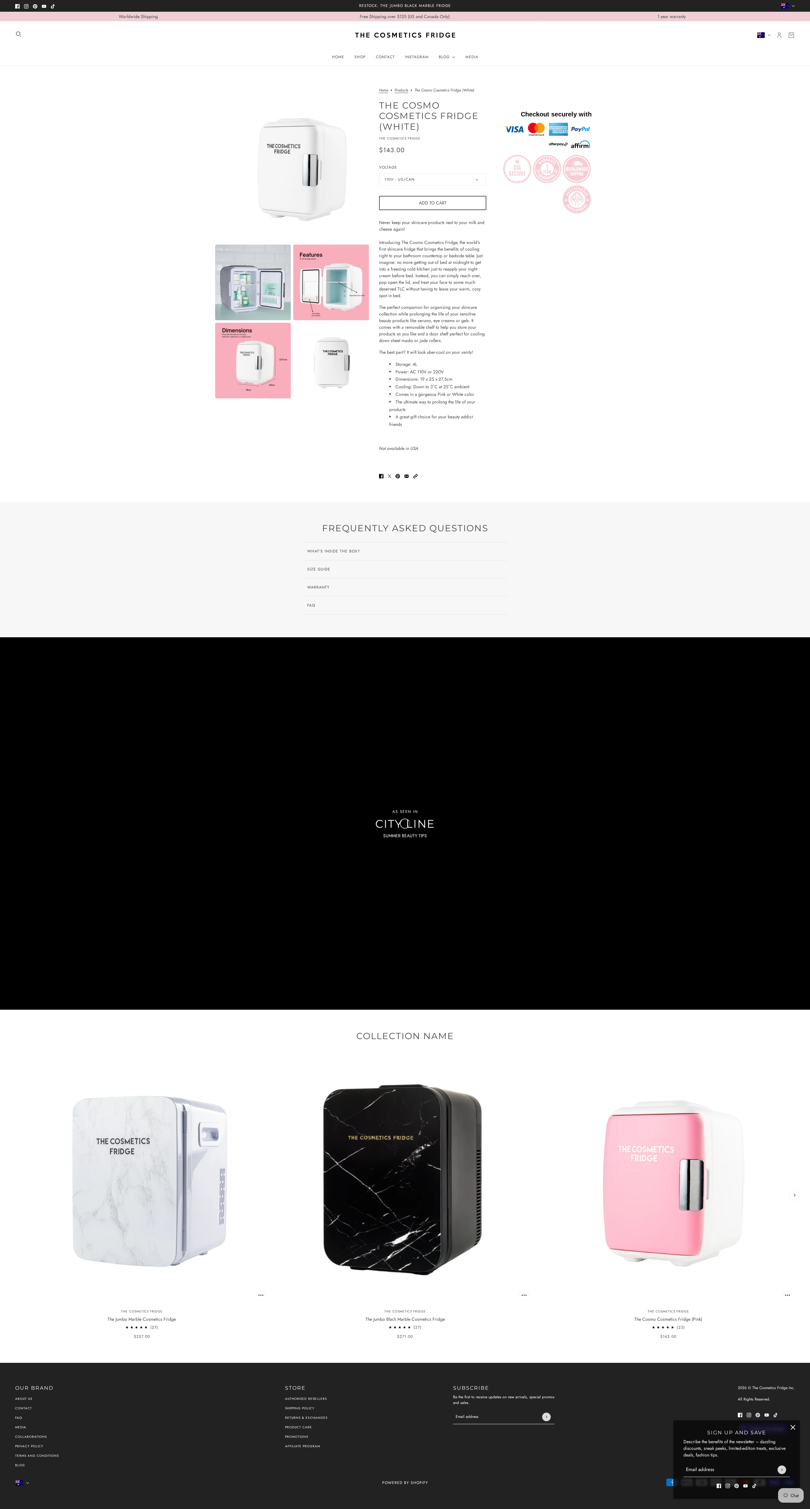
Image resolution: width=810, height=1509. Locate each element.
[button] (415, 476)
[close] (793, 1427)
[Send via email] (406, 476)
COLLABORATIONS (31, 1436)
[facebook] (17, 6)
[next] (794, 1195)
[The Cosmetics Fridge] (405, 35)
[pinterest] (35, 6)
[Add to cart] (261, 1295)
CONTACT (23, 1408)
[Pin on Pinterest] (397, 476)
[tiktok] (53, 6)
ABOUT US (23, 1398)
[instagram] (26, 6)
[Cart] (791, 35)
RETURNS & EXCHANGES (306, 1417)
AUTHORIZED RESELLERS (306, 1398)
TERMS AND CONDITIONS (37, 1455)
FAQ (18, 1417)
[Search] (18, 34)
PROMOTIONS (296, 1436)
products (401, 90)
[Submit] (781, 1469)
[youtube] (44, 6)
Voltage (388, 167)
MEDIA (20, 1427)
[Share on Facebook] (381, 476)
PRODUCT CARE (298, 1427)
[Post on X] (389, 476)
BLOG (20, 1465)
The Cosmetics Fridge (400, 138)
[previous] (15, 1195)
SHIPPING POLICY (300, 1408)
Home (383, 90)
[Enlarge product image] (292, 165)
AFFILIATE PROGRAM (302, 1446)
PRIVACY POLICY (29, 1446)
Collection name (405, 1036)
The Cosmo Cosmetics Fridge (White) (429, 116)
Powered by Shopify (405, 1483)
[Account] (779, 35)
